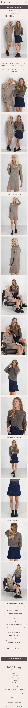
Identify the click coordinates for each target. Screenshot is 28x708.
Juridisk (14, 682)
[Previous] (3, 7)
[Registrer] (23, 693)
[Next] (25, 7)
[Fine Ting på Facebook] (15, 698)
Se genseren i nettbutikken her (14, 437)
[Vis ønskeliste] (22, 2)
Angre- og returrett (14, 679)
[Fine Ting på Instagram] (12, 698)
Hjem (9, 10)
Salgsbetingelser (14, 675)
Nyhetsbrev (14, 686)
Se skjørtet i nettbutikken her (14, 520)
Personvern (14, 680)
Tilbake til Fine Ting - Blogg (15, 658)
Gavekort (14, 673)
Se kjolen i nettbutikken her (14, 194)
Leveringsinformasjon (14, 677)
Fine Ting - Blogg (15, 10)
